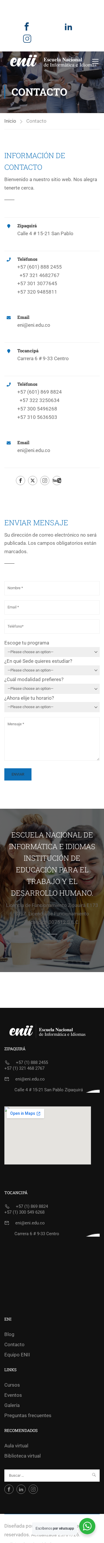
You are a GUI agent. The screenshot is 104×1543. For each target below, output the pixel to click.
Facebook (26, 31)
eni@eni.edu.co (33, 325)
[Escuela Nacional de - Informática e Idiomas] (53, 61)
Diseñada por (18, 1526)
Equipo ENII (17, 1355)
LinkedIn (68, 31)
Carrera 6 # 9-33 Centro (36, 1233)
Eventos (13, 1395)
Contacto (14, 1344)
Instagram (27, 43)
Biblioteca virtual (22, 1456)
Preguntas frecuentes (27, 1415)
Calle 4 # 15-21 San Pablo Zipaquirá (48, 1089)
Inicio (10, 121)
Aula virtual (16, 1446)
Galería (12, 1405)
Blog (9, 1334)
